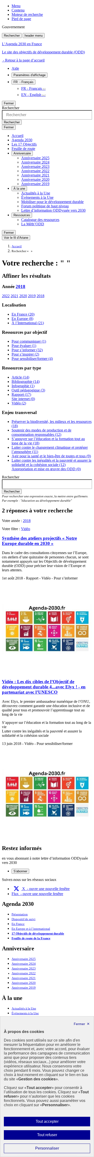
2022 (6, 296)
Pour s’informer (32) (27, 350)
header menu (34, 35)
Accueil (17, 136)
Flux (37, 894)
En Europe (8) (22, 319)
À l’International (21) (28, 323)
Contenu (18, 10)
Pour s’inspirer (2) (25, 354)
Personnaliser (56, 1149)
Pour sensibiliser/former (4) (32, 359)
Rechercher (12, 35)
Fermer (9, 103)
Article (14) (20, 377)
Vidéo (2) (19, 403)
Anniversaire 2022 (35, 171)
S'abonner (20, 871)
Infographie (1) (23, 386)
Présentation (20, 914)
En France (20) (23, 314)
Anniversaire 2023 (35, 166)
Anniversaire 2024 (35, 162)
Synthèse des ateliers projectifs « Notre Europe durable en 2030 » (39, 541)
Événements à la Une (37, 197)
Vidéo (25, 529)
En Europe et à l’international (31, 928)
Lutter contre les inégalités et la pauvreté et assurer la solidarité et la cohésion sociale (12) (51, 462)
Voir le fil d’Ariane (16, 237)
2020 (23, 296)
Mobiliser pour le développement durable (52, 202)
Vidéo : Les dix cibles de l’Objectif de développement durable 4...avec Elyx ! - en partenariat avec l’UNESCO (44, 687)
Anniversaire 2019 (35, 184)
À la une (19, 188)
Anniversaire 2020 (35, 179)
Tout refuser (54, 1136)
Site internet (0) (23, 399)
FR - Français (31, 88)
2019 (32, 296)
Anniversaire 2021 (35, 175)
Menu (16, 6)
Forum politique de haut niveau (45, 206)
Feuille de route (23, 149)
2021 (14, 296)
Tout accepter (55, 1122)
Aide (15, 68)
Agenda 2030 (22, 140)
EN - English (31, 95)
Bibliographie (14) (26, 382)
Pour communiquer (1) (29, 341)
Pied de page (21, 19)
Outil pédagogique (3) (28, 390)
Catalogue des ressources (40, 220)
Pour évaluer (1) (24, 346)
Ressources (21, 215)
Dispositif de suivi (23, 919)
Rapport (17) (21, 394)
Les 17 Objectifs (24, 144)
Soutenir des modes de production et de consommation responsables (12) (41, 432)
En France (18, 924)
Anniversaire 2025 (35, 158)
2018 (20, 286)
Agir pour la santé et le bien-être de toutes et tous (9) (51, 456)
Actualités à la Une (35, 193)
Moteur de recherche (27, 14)
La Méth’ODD (32, 224)
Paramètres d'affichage (29, 75)
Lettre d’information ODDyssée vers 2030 (53, 210)
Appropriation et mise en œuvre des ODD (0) (46, 469)
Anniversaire (22, 153)
